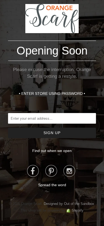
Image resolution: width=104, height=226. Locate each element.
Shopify (77, 210)
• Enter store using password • (52, 93)
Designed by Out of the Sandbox (69, 204)
